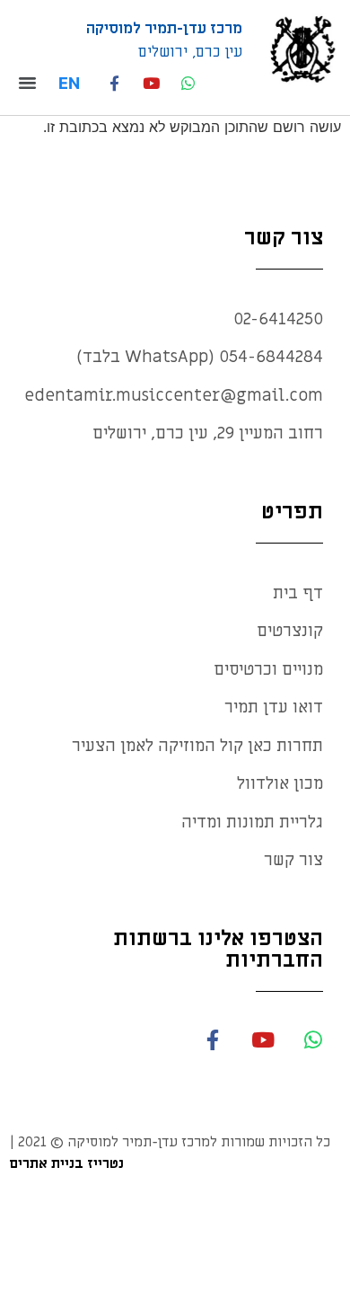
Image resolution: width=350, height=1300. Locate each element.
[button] (32, 82)
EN (69, 83)
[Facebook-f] (114, 83)
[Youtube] (151, 83)
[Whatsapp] (188, 83)
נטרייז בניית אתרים (66, 1163)
